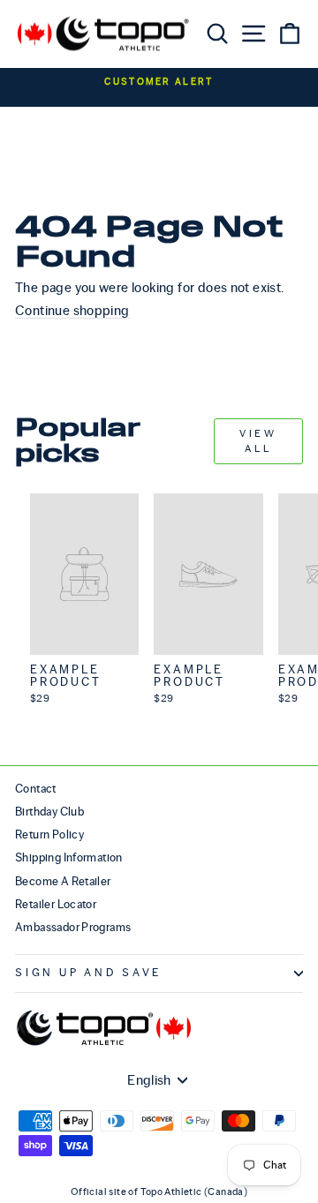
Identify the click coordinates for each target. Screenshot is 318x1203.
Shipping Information (69, 857)
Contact (36, 788)
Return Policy (49, 834)
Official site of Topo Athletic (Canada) (159, 1191)
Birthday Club (49, 811)
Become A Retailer (63, 881)
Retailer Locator (55, 904)
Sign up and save (88, 973)
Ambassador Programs (73, 927)
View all (257, 441)
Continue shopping (72, 311)
